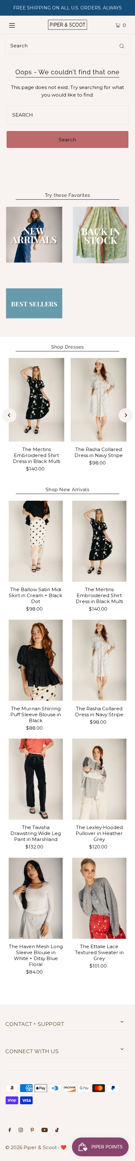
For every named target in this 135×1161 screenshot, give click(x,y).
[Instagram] (21, 1130)
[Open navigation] (19, 24)
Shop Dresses (67, 347)
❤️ (64, 1147)
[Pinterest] (32, 1130)
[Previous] (9, 415)
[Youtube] (44, 1130)
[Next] (126, 415)
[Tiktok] (57, 1130)
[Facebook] (9, 1130)
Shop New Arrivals (67, 489)
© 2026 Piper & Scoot (31, 1147)
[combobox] (67, 45)
